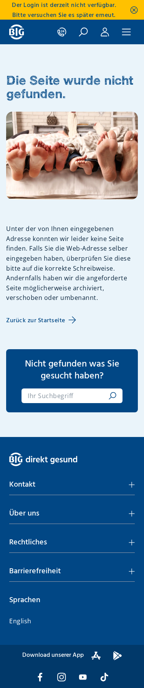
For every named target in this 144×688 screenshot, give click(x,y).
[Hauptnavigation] (126, 32)
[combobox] (67, 396)
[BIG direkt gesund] (16, 32)
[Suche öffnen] (83, 32)
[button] (72, 485)
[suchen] (111, 395)
